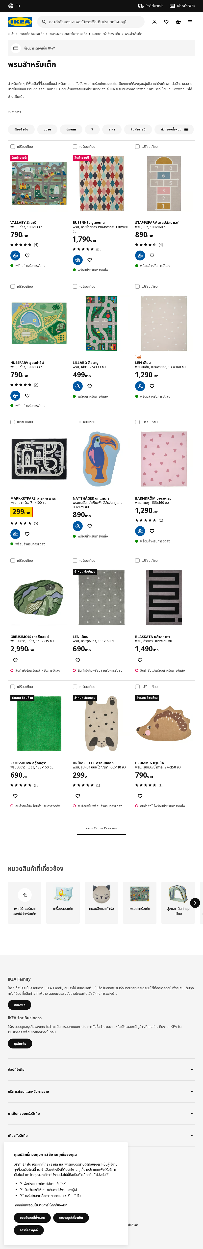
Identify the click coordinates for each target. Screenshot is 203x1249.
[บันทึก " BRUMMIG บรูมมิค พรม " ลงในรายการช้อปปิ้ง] (140, 796)
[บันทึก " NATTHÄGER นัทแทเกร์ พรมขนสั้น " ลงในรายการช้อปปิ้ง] (90, 526)
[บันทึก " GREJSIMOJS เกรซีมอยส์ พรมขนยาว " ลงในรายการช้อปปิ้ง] (15, 660)
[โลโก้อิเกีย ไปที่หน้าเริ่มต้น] (20, 22)
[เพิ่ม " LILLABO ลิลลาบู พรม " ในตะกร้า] (78, 386)
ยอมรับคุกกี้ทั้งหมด (32, 1218)
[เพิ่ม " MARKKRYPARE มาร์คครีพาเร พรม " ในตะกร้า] (15, 534)
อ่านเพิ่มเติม (16, 96)
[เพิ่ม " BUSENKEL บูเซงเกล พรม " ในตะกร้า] (78, 260)
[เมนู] (190, 22)
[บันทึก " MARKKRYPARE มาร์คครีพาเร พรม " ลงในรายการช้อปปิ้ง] (27, 534)
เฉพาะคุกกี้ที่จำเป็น (71, 1218)
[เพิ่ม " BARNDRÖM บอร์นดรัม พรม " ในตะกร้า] (140, 531)
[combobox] (89, 22)
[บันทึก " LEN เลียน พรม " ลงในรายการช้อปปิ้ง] (78, 660)
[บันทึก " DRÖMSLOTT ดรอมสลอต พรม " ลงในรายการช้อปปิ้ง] (78, 796)
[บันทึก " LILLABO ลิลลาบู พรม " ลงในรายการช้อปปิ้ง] (90, 386)
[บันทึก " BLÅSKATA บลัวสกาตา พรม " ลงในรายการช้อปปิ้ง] (140, 660)
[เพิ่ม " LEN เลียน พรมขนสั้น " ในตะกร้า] (140, 386)
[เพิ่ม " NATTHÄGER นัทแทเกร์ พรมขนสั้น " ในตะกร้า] (78, 526)
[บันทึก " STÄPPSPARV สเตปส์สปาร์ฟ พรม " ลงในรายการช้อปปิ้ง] (152, 255)
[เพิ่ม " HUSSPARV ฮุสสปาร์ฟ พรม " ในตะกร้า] (15, 396)
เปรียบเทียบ (25, 146)
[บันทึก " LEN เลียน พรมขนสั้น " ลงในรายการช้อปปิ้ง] (152, 386)
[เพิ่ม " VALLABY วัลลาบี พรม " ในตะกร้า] (15, 255)
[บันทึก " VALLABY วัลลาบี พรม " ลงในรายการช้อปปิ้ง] (27, 255)
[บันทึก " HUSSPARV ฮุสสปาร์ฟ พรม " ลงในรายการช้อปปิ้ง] (27, 396)
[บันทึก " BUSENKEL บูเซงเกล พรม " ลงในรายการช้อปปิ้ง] (90, 260)
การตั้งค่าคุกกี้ (29, 1230)
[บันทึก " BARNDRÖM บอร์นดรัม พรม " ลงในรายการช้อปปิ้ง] (152, 531)
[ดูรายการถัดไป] (195, 903)
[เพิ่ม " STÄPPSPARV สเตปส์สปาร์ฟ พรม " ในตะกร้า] (140, 255)
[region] (66, 1193)
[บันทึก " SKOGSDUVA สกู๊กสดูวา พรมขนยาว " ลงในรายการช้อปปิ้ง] (15, 796)
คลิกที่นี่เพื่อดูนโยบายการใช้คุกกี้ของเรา (41, 1205)
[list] (101, 903)
